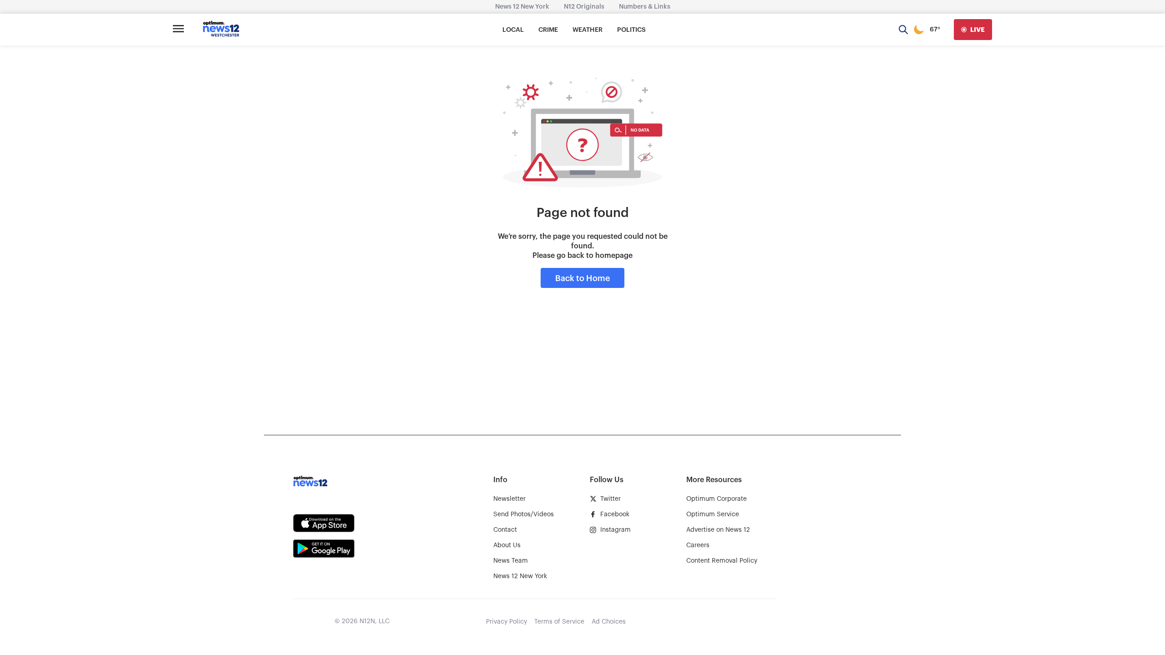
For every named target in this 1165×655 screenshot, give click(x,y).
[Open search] (903, 29)
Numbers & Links (644, 7)
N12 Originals (584, 7)
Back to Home (582, 278)
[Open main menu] (178, 29)
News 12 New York (522, 7)
